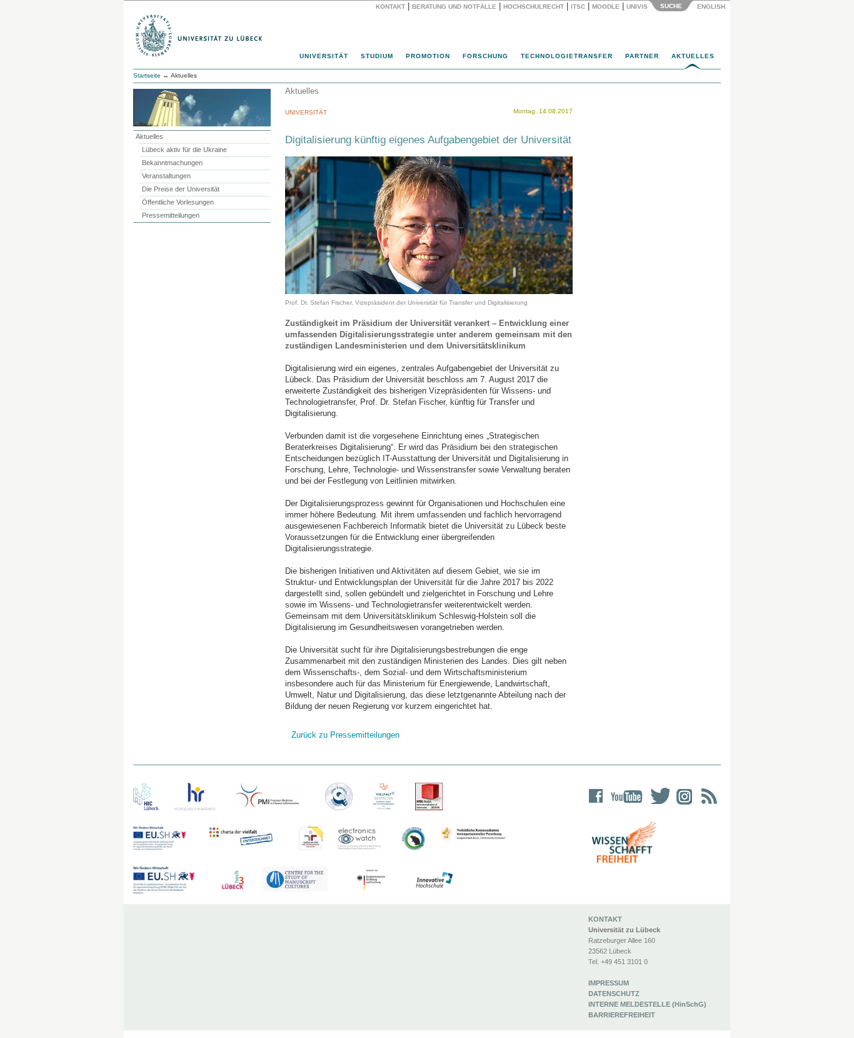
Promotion (428, 56)
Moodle (606, 6)
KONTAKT (605, 919)
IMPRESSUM (608, 983)
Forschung (485, 56)
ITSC (578, 6)
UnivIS (637, 6)
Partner (642, 56)
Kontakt (390, 6)
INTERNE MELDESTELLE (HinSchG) (647, 1004)
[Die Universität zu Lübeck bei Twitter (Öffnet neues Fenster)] (657, 804)
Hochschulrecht (533, 6)
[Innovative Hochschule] (433, 880)
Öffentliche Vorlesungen (178, 202)
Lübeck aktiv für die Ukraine (184, 149)
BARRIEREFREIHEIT (621, 1015)
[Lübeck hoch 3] (232, 880)
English (712, 6)
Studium (377, 56)
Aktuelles (693, 56)
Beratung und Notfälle (454, 6)
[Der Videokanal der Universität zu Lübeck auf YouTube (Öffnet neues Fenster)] (624, 804)
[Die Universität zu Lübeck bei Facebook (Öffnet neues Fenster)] (596, 804)
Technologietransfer (567, 56)
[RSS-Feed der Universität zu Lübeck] (707, 804)
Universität (323, 56)
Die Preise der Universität (180, 189)
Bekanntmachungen (172, 162)
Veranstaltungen (166, 176)
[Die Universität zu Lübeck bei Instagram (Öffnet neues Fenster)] (682, 804)
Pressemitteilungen (170, 215)
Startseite (147, 75)
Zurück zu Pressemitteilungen (345, 735)
